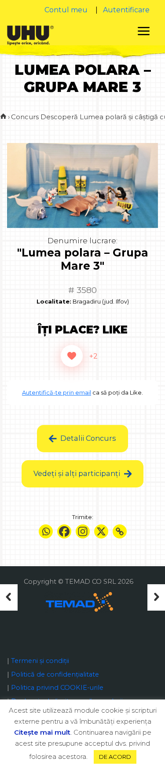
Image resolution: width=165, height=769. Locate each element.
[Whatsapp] (46, 531)
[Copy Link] (120, 531)
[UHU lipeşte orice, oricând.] (30, 34)
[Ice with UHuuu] (152, 597)
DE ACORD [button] (115, 756)
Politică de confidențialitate (55, 674)
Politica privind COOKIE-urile (57, 688)
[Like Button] (72, 356)
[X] (101, 531)
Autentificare (126, 10)
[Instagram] (83, 531)
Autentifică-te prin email (56, 392)
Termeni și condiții (40, 661)
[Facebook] (64, 531)
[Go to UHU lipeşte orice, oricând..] (3, 117)
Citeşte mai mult (42, 732)
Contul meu (66, 10)
